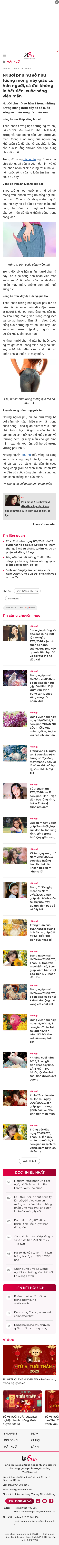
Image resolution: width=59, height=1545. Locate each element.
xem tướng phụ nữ (27, 590)
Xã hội (35, 1440)
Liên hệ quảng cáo (20, 1501)
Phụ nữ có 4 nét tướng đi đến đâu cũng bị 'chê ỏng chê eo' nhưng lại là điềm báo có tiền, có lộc (30, 561)
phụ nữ (26, 454)
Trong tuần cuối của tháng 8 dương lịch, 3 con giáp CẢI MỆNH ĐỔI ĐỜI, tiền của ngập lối (42, 932)
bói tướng (13, 598)
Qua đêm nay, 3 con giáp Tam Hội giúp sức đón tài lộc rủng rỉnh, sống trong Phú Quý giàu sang (43, 830)
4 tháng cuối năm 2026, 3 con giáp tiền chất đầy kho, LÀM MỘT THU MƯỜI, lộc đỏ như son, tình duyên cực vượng (43, 1068)
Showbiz (10, 1433)
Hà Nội (6, 1507)
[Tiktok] (51, 1501)
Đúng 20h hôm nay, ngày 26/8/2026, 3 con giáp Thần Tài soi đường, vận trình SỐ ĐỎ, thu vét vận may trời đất (43, 1030)
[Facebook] (38, 1501)
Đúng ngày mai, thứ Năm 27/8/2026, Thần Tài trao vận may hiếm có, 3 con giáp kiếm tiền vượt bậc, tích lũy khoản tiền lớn (43, 966)
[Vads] (57, 51)
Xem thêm (29, 1160)
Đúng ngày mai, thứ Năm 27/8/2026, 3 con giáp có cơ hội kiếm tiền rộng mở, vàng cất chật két (43, 997)
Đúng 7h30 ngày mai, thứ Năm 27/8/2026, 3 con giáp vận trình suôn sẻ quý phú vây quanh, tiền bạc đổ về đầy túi (43, 898)
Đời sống (11, 1440)
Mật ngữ (13, 61)
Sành (35, 1446)
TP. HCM (7, 1517)
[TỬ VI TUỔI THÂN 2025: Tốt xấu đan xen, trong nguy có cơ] (29, 1360)
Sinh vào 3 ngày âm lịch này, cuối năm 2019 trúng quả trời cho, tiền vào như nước (31, 574)
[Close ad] (57, 2)
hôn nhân (29, 159)
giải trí (18, 1328)
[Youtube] (44, 1501)
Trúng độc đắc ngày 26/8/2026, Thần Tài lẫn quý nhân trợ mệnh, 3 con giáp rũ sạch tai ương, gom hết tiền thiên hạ (43, 1140)
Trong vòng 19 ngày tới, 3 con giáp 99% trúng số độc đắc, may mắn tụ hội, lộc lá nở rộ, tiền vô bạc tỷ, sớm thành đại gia (43, 761)
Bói (22, 497)
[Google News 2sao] (20, 609)
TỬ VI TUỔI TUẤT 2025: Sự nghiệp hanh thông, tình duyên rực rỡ (20, 1420)
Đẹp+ (34, 1433)
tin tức (32, 1296)
